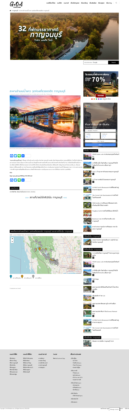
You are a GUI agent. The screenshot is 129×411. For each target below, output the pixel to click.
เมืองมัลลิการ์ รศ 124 (98, 296)
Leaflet (64, 273)
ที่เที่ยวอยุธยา (26, 369)
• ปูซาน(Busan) (76, 375)
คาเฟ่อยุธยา (42, 367)
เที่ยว (44, 94)
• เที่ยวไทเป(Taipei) (77, 395)
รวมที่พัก (59, 3)
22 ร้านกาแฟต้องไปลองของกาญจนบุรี (104, 179)
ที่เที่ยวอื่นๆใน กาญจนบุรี (93, 249)
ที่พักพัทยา (12, 358)
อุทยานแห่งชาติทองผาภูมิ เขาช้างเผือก (104, 303)
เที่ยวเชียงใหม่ (93, 3)
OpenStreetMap (71, 273)
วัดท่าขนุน (95, 279)
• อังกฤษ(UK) (75, 385)
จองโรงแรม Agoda (105, 408)
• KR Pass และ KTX (77, 377)
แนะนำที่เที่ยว (27, 354)
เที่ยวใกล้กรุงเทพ (75, 3)
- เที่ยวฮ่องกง (73, 402)
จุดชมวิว (17, 94)
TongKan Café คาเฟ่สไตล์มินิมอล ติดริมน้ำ (105, 211)
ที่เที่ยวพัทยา (26, 360)
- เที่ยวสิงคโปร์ (74, 399)
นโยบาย (127, 408)
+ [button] (12, 238)
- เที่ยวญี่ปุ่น (73, 358)
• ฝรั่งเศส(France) (76, 387)
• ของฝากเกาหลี (76, 379)
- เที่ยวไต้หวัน (74, 393)
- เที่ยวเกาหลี (73, 370)
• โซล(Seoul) (75, 373)
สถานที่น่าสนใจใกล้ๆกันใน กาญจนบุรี (46, 197)
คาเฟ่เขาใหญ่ (42, 360)
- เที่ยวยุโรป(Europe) (75, 383)
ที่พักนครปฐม (13, 374)
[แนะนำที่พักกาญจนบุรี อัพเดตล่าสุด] (64, 59)
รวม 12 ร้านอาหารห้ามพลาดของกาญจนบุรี (105, 171)
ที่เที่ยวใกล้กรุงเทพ (28, 358)
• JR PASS (74, 360)
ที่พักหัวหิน (12, 365)
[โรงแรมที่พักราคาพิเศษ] (100, 100)
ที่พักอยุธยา (13, 367)
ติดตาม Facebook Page (59, 358)
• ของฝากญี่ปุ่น (76, 367)
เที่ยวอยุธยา (101, 3)
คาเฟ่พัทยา (41, 358)
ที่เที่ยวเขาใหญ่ (27, 363)
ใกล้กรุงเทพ (49, 94)
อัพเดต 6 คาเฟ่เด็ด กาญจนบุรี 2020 (103, 341)
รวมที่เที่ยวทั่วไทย (50, 3)
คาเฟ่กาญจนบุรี (43, 365)
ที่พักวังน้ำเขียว (14, 369)
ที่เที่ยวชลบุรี (26, 372)
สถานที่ (41, 94)
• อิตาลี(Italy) (75, 389)
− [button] (12, 241)
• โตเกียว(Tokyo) (76, 363)
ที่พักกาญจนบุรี (14, 363)
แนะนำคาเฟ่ (42, 354)
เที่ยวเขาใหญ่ (84, 3)
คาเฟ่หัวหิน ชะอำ (43, 363)
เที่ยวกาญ (109, 3)
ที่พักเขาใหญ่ (13, 360)
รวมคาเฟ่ (66, 3)
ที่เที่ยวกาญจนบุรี (27, 365)
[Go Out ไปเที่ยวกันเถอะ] (16, 7)
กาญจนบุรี (15, 10)
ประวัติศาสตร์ (35, 94)
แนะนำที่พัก (13, 354)
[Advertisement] (46, 75)
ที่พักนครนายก (14, 372)
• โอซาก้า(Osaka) (76, 365)
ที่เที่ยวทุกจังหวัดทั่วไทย (26, 94)
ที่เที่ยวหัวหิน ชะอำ (28, 367)
